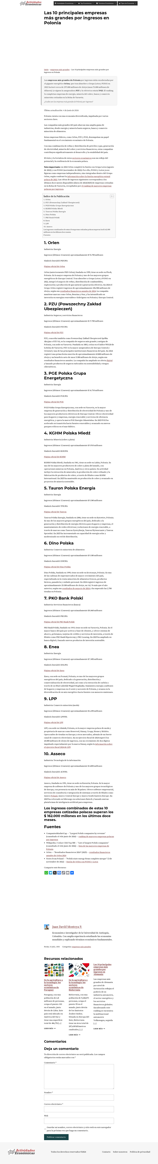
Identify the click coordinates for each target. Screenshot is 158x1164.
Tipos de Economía (127, 3)
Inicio (46, 69)
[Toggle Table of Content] (110, 196)
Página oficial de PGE (54, 401)
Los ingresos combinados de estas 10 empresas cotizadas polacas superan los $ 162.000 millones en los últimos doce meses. (77, 231)
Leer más (50, 1028)
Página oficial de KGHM (55, 456)
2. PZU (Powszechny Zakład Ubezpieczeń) (62, 202)
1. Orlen (47, 199)
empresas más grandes (60, 69)
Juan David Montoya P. (67, 927)
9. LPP (46, 223)
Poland (54, 795)
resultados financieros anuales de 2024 (78, 291)
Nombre (48, 1092)
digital (110, 360)
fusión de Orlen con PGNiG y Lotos (82, 861)
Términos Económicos (106, 3)
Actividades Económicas (65, 3)
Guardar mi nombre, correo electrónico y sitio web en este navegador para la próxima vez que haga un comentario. (79, 1129)
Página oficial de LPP (53, 722)
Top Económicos (86, 3)
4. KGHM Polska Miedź (53, 208)
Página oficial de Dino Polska (57, 566)
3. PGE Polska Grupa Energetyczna (59, 205)
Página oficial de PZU (53, 332)
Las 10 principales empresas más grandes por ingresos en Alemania (102, 969)
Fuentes (47, 235)
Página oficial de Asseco (55, 777)
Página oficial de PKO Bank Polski (59, 621)
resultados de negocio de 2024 (76, 588)
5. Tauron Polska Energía (55, 211)
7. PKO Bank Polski (52, 217)
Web (46, 1115)
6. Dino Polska (50, 214)
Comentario (50, 1062)
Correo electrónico (53, 1104)
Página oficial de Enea (54, 670)
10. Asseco (48, 226)
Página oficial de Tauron (55, 511)
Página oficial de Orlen (54, 266)
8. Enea (47, 220)
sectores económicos (82, 158)
